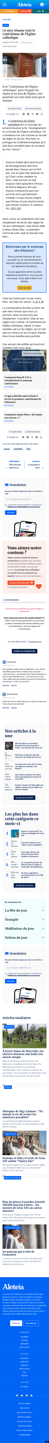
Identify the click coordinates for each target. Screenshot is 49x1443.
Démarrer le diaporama (32, 353)
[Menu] (9, 4)
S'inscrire (10, 512)
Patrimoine (9, 1027)
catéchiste (18, 449)
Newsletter (24, 1358)
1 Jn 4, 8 (38, 301)
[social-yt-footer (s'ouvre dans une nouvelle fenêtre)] (17, 1395)
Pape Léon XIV (10, 1134)
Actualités (24, 1337)
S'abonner (16, 1323)
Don (24, 1372)
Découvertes (24, 1347)
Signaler (14, 685)
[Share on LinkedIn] (28, 114)
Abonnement (24, 1369)
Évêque (8, 1087)
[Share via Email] (37, 114)
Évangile (11, 919)
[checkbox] (6, 505)
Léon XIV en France (12, 1178)
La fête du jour (16, 910)
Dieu (28, 449)
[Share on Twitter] (33, 114)
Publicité (24, 1375)
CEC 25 (15, 208)
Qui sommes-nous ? (24, 1412)
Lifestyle (24, 1340)
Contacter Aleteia (24, 1426)
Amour (7, 449)
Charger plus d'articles (24, 797)
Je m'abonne (9, 11)
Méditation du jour (19, 929)
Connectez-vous (34, 642)
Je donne (23, 11)
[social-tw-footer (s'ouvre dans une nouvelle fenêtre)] (27, 1395)
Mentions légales (24, 1417)
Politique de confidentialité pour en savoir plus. (24, 507)
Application (24, 1362)
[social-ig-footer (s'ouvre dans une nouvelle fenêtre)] (32, 1395)
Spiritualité (7, 19)
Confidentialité (24, 1435)
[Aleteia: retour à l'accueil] (24, 4)
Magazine (24, 1365)
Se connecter (31, 1323)
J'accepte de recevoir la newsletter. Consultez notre (25, 506)
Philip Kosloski (26, 42)
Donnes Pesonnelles (24, 1430)
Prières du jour (16, 938)
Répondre (6, 685)
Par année (24, 1387)
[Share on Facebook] (24, 114)
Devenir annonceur (24, 1421)
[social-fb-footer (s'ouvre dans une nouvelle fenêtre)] (22, 1395)
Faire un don (24, 288)
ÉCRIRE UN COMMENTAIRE (24, 651)
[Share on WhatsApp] (42, 114)
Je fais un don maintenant (19, 583)
